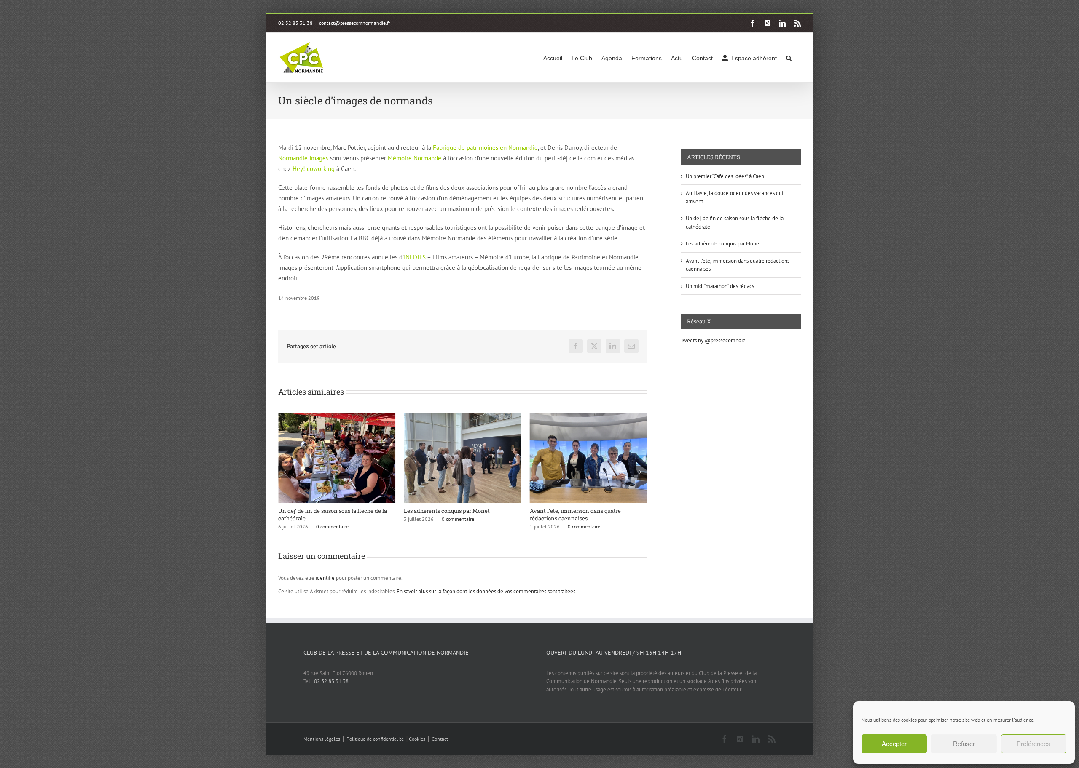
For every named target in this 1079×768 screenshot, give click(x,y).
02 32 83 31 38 (331, 681)
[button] (789, 57)
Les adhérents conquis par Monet (321, 511)
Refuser (964, 743)
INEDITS (415, 257)
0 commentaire (332, 519)
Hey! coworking (314, 169)
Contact (440, 739)
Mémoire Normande (414, 158)
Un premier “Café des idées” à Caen (575, 511)
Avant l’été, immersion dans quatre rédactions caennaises (449, 514)
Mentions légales (321, 739)
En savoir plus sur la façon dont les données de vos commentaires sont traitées (486, 591)
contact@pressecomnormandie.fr (354, 23)
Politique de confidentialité (375, 739)
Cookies (417, 739)
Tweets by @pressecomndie (713, 340)
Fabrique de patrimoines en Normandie (485, 148)
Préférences (1033, 743)
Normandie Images (303, 158)
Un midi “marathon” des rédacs (720, 286)
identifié (325, 577)
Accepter (894, 743)
